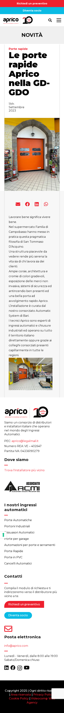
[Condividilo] (27, 204)
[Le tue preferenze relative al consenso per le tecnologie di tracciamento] (3, 534)
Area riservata (21, 694)
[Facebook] (12, 667)
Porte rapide (18, 49)
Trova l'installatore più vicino (24, 470)
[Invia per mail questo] (18, 204)
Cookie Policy (19, 698)
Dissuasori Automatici (19, 532)
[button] (50, 20)
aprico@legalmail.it (25, 441)
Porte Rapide (13, 551)
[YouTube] (27, 667)
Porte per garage (16, 538)
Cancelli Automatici (18, 563)
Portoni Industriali (17, 526)
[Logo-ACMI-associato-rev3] (22, 487)
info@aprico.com (16, 645)
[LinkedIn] (6, 667)
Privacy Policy (43, 694)
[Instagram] (19, 668)
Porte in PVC (13, 557)
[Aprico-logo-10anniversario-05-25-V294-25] (18, 20)
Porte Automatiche (18, 520)
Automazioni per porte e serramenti (29, 545)
